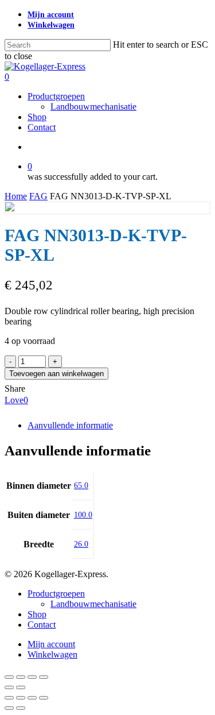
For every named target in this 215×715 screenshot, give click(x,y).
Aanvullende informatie (70, 425)
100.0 (83, 515)
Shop (37, 614)
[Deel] (32, 677)
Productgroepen (56, 593)
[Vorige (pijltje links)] (9, 687)
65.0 (81, 485)
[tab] (119, 425)
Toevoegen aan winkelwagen (56, 373)
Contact (42, 624)
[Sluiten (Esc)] (43, 677)
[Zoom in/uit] (9, 677)
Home (16, 196)
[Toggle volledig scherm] (20, 677)
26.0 (81, 544)
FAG (38, 196)
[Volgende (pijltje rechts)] (20, 687)
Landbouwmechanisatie (93, 604)
